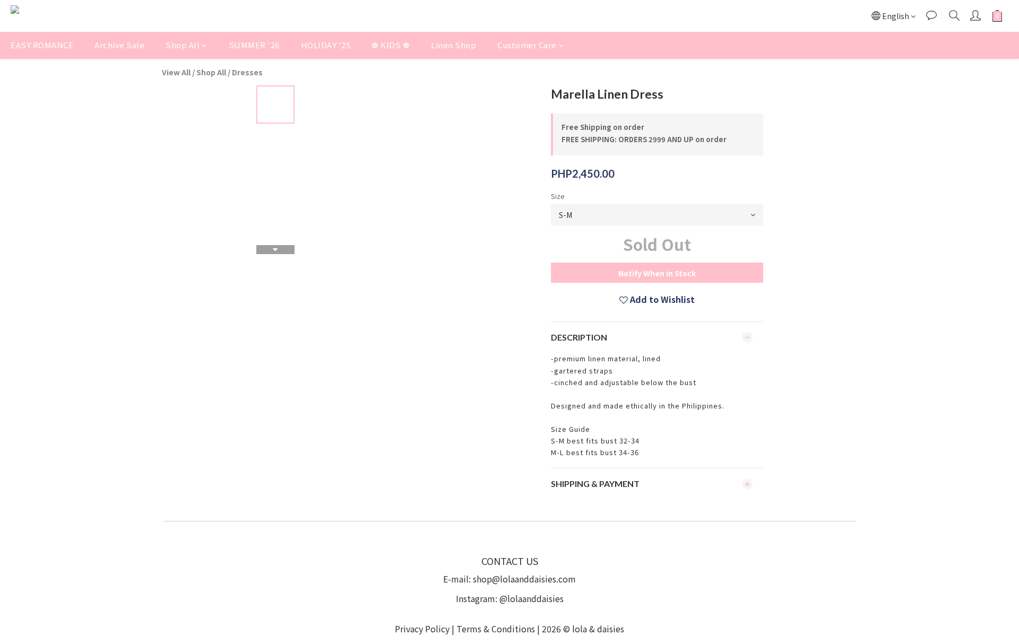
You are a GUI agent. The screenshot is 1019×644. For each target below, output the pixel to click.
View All (176, 72)
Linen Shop (453, 44)
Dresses (247, 72)
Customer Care (527, 44)
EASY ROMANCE (42, 44)
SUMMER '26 (254, 44)
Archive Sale (119, 44)
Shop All (183, 44)
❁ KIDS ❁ (391, 44)
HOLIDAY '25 (326, 44)
